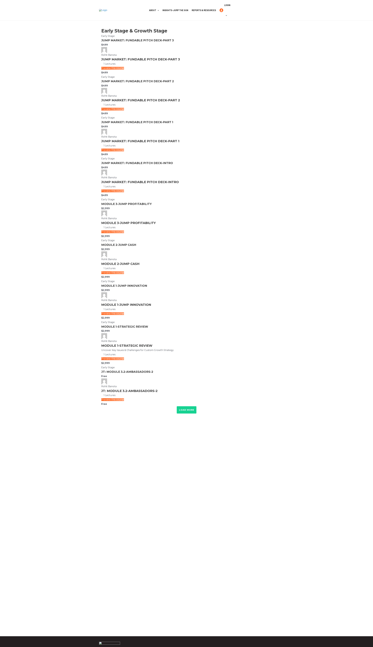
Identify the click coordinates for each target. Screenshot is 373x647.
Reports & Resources (204, 10)
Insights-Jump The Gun (175, 10)
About (152, 10)
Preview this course (112, 68)
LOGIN (227, 5)
